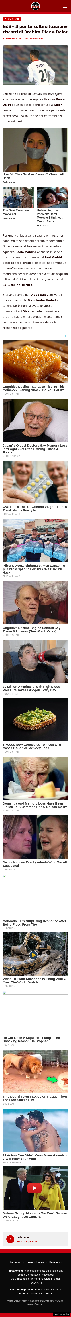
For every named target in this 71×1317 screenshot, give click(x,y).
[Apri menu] (65, 6)
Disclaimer (55, 1262)
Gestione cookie (62, 1314)
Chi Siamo (15, 1262)
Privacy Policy (35, 1262)
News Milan (12, 19)
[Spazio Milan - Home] (35, 6)
